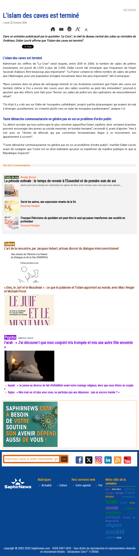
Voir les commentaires (16, 165)
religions (114, 525)
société (115, 532)
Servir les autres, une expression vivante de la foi (48, 202)
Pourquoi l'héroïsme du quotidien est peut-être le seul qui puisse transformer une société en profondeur (73, 219)
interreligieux (128, 496)
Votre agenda (83, 485)
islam (112, 501)
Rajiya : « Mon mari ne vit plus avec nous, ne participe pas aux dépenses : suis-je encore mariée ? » (63, 392)
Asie (107, 489)
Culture (62, 485)
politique (113, 517)
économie (110, 493)
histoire (110, 496)
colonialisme (129, 489)
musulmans (113, 512)
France (130, 493)
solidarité (111, 537)
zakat (118, 537)
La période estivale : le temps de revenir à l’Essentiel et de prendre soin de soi (60, 181)
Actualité (46, 485)
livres (132, 502)
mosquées (129, 508)
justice (124, 502)
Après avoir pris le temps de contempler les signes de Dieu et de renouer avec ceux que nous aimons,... (71, 185)
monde (112, 507)
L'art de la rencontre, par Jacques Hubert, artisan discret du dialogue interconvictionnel (61, 248)
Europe (119, 493)
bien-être (116, 489)
